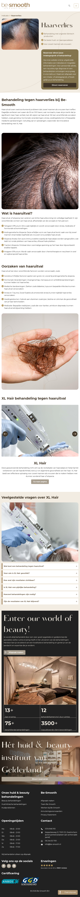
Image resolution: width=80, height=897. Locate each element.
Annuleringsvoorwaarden (51, 811)
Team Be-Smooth (48, 804)
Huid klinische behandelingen (14, 804)
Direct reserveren (60, 85)
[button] (5, 433)
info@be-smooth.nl (53, 844)
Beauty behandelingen (11, 801)
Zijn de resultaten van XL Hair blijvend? (21, 601)
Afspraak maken (16, 652)
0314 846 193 (50, 829)
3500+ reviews (62, 868)
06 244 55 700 (51, 841)
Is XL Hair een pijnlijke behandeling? (20, 587)
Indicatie (5, 16)
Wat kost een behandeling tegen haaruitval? (24, 566)
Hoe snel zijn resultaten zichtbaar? (19, 580)
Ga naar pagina (40, 482)
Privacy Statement (48, 815)
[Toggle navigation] (76, 5)
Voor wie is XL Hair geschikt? (17, 573)
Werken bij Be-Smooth (50, 808)
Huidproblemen (8, 808)
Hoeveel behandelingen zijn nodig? (20, 594)
